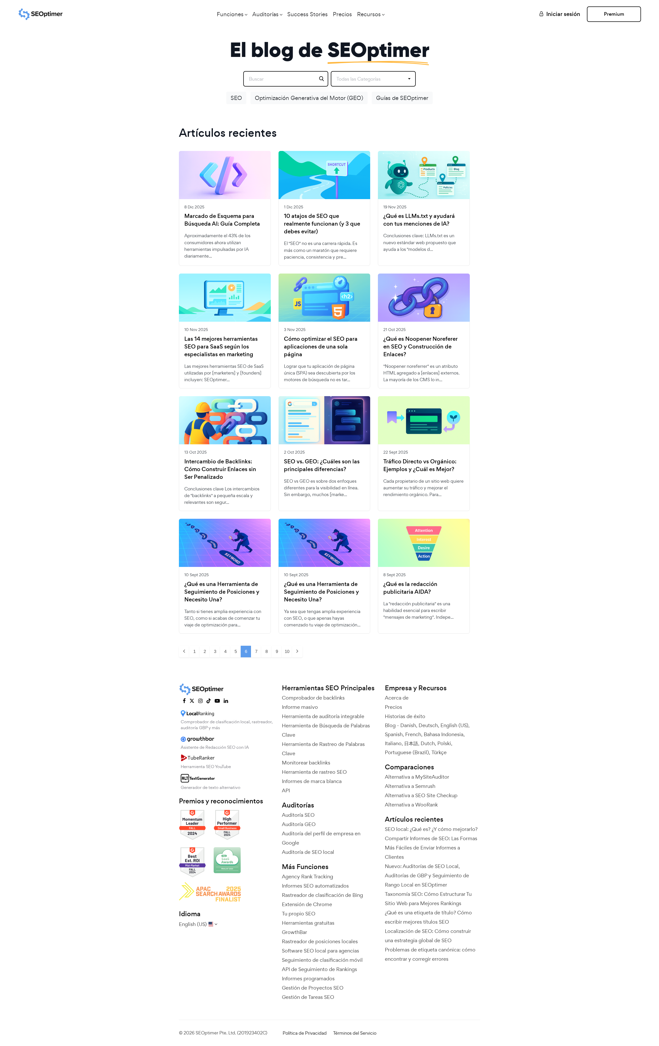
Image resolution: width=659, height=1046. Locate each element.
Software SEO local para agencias (320, 950)
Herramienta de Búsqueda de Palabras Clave (326, 730)
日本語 (411, 743)
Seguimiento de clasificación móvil (322, 960)
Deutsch (428, 725)
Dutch (428, 743)
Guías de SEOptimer (402, 97)
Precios (342, 14)
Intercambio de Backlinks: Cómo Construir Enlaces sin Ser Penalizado (220, 469)
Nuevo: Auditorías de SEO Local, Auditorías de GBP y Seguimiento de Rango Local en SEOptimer (427, 875)
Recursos (369, 14)
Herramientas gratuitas (308, 923)
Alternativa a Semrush (410, 786)
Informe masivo (300, 707)
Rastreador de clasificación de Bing (322, 895)
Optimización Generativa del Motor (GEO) (309, 97)
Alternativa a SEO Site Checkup (421, 795)
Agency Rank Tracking (307, 876)
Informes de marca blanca (312, 781)
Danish (408, 725)
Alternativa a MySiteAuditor (417, 776)
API (286, 790)
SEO (236, 97)
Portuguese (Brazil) (407, 752)
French (413, 734)
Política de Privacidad (305, 1033)
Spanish (394, 734)
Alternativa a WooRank (411, 804)
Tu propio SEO (298, 913)
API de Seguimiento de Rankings (319, 969)
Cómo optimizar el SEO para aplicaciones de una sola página (321, 346)
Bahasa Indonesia (443, 734)
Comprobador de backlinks (313, 697)
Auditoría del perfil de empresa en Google (321, 838)
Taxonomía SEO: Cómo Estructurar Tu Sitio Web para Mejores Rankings (428, 899)
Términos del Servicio (354, 1033)
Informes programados (308, 978)
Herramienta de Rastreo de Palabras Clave (323, 749)
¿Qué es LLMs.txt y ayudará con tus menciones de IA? (419, 220)
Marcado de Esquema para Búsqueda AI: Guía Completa (222, 220)
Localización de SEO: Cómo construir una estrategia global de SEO (428, 936)
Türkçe (439, 752)
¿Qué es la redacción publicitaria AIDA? (410, 588)
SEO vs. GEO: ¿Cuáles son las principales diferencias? (322, 465)
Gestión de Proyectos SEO (312, 987)
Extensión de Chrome (307, 904)
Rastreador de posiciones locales (320, 941)
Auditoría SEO (298, 815)
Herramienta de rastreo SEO (314, 772)
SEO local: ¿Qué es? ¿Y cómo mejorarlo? (431, 829)
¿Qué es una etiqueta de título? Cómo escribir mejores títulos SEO (428, 917)
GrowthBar (294, 932)
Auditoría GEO (299, 824)
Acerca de (397, 697)
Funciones (230, 14)
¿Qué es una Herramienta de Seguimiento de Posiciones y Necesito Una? (221, 591)
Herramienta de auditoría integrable (323, 716)
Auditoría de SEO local (308, 852)
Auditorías (265, 14)
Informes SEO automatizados (315, 885)
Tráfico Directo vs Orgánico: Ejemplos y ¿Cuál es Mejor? (419, 465)
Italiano (393, 743)
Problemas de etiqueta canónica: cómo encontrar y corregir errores (430, 954)
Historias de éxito (405, 716)
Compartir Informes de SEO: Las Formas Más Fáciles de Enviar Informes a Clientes (431, 847)
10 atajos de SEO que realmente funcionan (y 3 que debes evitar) (322, 223)
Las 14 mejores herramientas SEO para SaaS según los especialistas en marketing (221, 346)
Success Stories (307, 14)
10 (287, 651)
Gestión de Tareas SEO (308, 997)
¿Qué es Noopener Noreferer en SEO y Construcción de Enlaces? (420, 346)
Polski (444, 743)
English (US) (454, 725)
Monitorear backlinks (306, 762)
